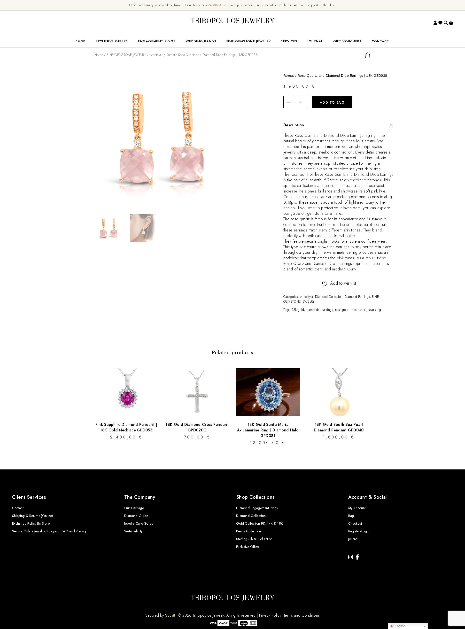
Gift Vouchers (347, 41)
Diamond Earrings (357, 296)
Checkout (355, 523)
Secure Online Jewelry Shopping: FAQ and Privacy (49, 531)
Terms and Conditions (302, 615)
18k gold (298, 309)
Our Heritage (134, 508)
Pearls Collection (248, 531)
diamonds (312, 309)
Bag (351, 515)
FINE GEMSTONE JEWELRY (248, 41)
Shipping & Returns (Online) (32, 515)
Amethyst (156, 54)
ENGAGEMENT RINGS (157, 41)
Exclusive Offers (247, 546)
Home (98, 54)
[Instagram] (350, 557)
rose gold (342, 309)
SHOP (80, 41)
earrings (327, 309)
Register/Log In (359, 531)
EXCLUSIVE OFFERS (112, 41)
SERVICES (289, 41)
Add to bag (332, 102)
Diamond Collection (328, 296)
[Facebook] (357, 557)
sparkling (374, 309)
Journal (315, 41)
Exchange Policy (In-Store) (31, 523)
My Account (357, 508)
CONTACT (380, 41)
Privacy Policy (270, 615)
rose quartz (358, 309)
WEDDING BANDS (201, 41)
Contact (17, 508)
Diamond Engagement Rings (257, 508)
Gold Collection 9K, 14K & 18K (259, 523)
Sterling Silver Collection (254, 539)
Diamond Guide (136, 515)
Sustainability (133, 531)
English (399, 626)
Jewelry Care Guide (138, 523)
